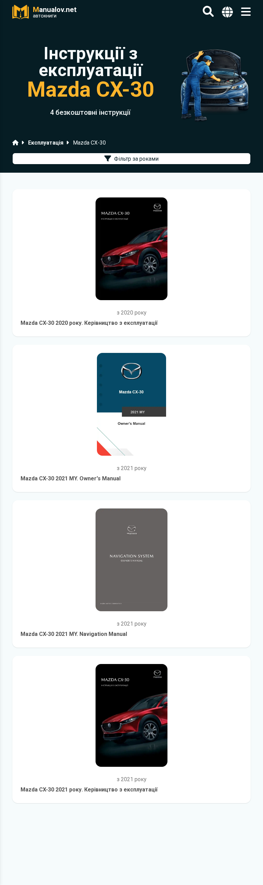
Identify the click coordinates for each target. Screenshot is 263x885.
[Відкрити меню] (246, 11)
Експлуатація (45, 142)
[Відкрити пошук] (208, 12)
